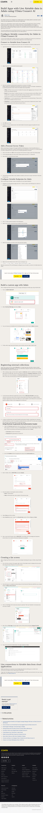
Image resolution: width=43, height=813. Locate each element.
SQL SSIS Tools (14, 771)
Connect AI (14, 769)
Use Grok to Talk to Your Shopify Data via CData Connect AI (15, 730)
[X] (4, 757)
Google (13, 791)
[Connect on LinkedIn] (41, 15)
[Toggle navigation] (11, 2)
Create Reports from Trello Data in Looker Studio (13, 732)
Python (2, 773)
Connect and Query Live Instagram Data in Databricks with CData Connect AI (19, 738)
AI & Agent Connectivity (26, 771)
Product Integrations (26, 769)
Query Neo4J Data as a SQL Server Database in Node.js (14, 736)
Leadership (34, 774)
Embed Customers (25, 773)
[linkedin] (2, 757)
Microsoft (13, 793)
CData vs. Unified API (26, 776)
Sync (12, 767)
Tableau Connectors (5, 781)
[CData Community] (8, 757)
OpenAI (13, 796)
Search (31, 1)
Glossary (3, 796)
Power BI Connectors (5, 780)
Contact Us (34, 780)
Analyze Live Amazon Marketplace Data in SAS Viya (13, 740)
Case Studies (3, 789)
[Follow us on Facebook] (38, 15)
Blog (2, 791)
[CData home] (5, 1)
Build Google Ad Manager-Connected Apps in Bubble (14, 726)
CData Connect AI (18, 273)
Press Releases (35, 769)
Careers (33, 778)
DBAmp (13, 773)
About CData (34, 767)
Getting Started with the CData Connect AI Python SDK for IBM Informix (17, 728)
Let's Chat (36, 1)
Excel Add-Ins (3, 778)
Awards (33, 773)
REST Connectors (4, 776)
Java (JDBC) (3, 769)
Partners (33, 776)
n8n (12, 795)
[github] (6, 757)
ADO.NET (3, 771)
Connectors (24, 767)
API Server (3, 774)
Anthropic (13, 788)
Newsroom (34, 771)
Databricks (14, 789)
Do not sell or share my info (36, 809)
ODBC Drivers (3, 767)
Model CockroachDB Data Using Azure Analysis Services (14, 734)
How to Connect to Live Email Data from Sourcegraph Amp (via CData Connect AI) (20, 724)
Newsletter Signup (4, 795)
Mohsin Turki (7, 15)
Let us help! (25, 276)
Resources (3, 793)
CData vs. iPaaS (25, 774)
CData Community (4, 788)
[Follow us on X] (39, 15)
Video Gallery (3, 798)
